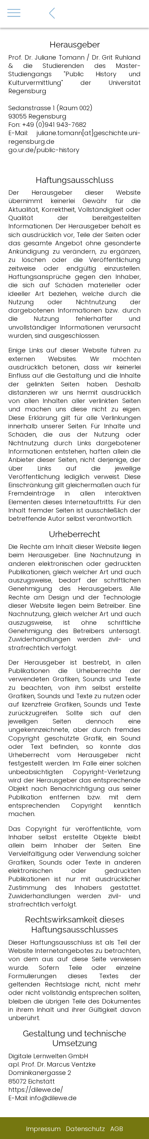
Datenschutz (85, 1128)
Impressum (43, 1128)
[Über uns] (52, 13)
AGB (116, 1128)
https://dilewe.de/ (35, 1089)
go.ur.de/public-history (43, 150)
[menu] (13, 15)
